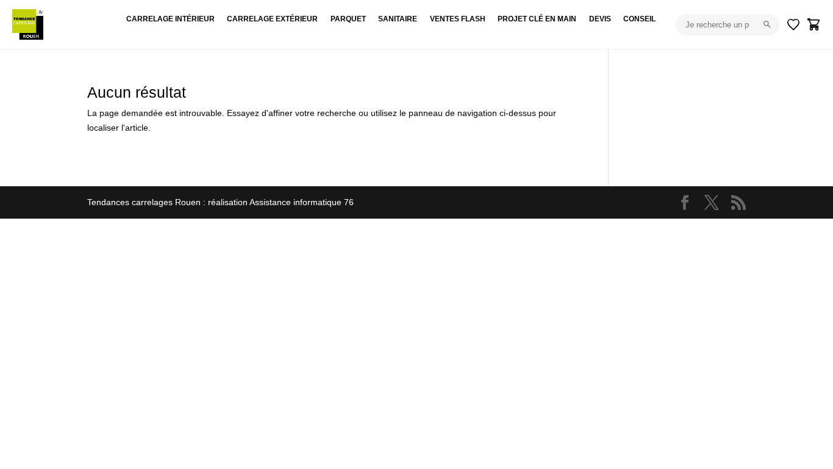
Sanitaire (397, 19)
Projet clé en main (537, 19)
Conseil (639, 19)
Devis (600, 19)
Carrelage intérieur (170, 19)
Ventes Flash (457, 19)
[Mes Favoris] (793, 24)
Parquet (348, 19)
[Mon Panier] (814, 24)
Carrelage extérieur (272, 19)
